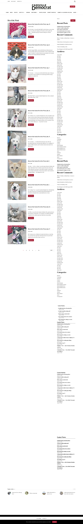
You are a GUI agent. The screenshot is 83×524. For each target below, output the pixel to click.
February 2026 (59, 63)
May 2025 (59, 77)
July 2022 (59, 127)
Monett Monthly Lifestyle (61, 146)
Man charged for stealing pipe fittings (64, 340)
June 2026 (59, 57)
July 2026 (59, 56)
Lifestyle (21, 12)
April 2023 (59, 114)
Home (7, 12)
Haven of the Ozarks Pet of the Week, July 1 (38, 185)
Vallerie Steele (59, 42)
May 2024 (59, 95)
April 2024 (59, 96)
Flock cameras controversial (62, 29)
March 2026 (59, 62)
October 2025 (59, 69)
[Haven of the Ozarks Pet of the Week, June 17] (17, 234)
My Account (13, 1)
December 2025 (60, 66)
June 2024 (59, 93)
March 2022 (59, 132)
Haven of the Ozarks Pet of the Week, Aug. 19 (39, 24)
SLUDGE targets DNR (68, 49)
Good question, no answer (68, 42)
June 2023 (59, 111)
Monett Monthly (51, 12)
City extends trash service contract (63, 31)
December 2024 (60, 84)
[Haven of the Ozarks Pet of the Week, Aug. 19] (17, 31)
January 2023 (59, 118)
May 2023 (59, 112)
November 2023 (60, 103)
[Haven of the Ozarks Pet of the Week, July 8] (17, 168)
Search (58, 18)
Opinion (28, 12)
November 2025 (60, 68)
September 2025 (60, 71)
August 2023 (59, 108)
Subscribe (72, 6)
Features (58, 142)
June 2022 (59, 129)
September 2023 (60, 106)
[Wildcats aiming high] (26, 493)
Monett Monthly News (61, 148)
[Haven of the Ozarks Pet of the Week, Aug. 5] (17, 73)
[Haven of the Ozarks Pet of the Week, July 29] (17, 95)
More (74, 12)
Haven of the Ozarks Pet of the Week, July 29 (39, 90)
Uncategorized (59, 158)
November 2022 (60, 121)
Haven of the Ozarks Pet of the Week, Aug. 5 (38, 68)
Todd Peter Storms (68, 44)
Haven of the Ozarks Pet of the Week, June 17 (39, 229)
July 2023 (59, 109)
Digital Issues (42, 12)
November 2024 (60, 86)
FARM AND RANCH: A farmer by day (51, 493)
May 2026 (59, 59)
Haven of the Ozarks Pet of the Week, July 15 (39, 136)
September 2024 (60, 89)
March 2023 (59, 115)
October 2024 (59, 87)
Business (58, 137)
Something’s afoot (64, 46)
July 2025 (59, 74)
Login (9, 1)
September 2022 (60, 124)
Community (59, 139)
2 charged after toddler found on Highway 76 (65, 337)
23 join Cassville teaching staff (63, 28)
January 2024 (59, 101)
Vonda (58, 46)
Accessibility (39, 518)
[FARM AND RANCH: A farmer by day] (44, 493)
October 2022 (59, 123)
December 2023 (60, 102)
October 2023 (59, 105)
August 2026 (59, 54)
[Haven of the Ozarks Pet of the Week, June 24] (17, 212)
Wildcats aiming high (33, 493)
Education (59, 140)
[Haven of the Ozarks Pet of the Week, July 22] (17, 118)
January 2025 (59, 83)
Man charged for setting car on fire (63, 32)
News (11, 12)
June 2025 (59, 75)
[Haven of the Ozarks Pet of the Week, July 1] (17, 190)
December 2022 (60, 120)
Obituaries (34, 12)
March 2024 (59, 98)
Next (51, 250)
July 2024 (59, 92)
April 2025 (59, 78)
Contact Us (19, 1)
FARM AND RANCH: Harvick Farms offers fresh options (69, 493)
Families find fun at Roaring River (63, 26)
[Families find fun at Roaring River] (9, 493)
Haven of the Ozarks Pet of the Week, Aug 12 (39, 45)
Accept (54, 521)
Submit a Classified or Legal (65, 12)
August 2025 (59, 72)
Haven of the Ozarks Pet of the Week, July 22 (39, 110)
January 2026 (59, 65)
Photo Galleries (60, 155)
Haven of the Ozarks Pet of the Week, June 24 (39, 207)
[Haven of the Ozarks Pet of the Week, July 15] (17, 143)
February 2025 (59, 81)
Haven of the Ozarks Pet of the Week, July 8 (38, 161)
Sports (16, 12)
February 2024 (59, 99)
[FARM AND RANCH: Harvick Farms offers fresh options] (61, 493)
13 (38, 250)
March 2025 (59, 80)
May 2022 (59, 130)
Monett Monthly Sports (61, 149)
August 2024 (59, 90)
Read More (31, 37)
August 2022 (59, 126)
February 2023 (59, 117)
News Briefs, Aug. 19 (61, 343)
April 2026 (59, 60)
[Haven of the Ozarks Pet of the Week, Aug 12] (17, 51)
